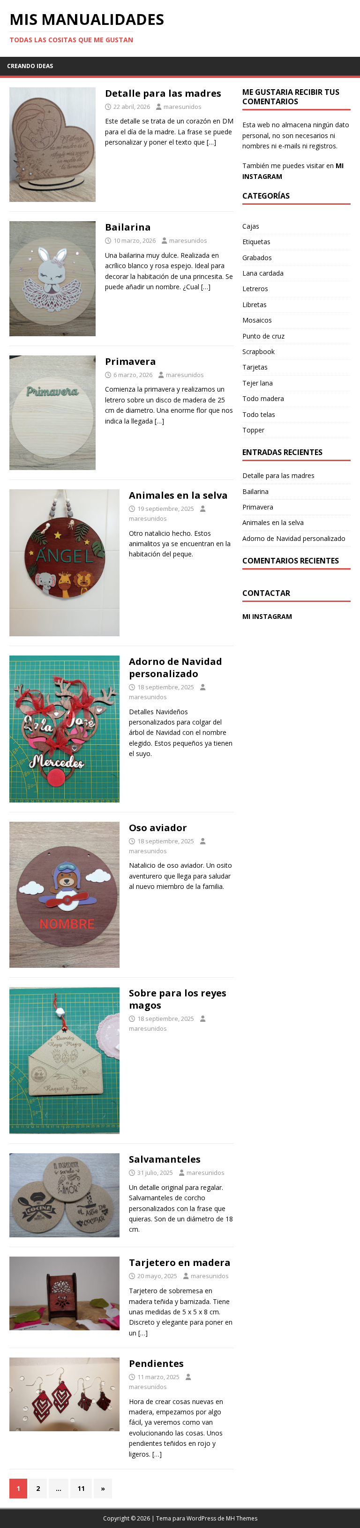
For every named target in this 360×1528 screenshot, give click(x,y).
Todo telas (258, 414)
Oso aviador (158, 827)
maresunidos (183, 106)
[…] (211, 142)
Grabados (257, 257)
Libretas (254, 304)
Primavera (130, 361)
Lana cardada (263, 273)
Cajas (250, 226)
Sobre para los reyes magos (177, 999)
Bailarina (128, 227)
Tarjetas (255, 367)
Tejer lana (257, 382)
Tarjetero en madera (180, 1262)
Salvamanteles (165, 1159)
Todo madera (263, 398)
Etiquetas (256, 241)
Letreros (255, 288)
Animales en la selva (178, 495)
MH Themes (241, 1518)
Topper (253, 429)
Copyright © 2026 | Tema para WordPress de (164, 1518)
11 (81, 1488)
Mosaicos (257, 320)
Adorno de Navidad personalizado (175, 667)
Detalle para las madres (163, 93)
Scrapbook (258, 351)
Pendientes (156, 1363)
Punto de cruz (263, 336)
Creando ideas (30, 66)
